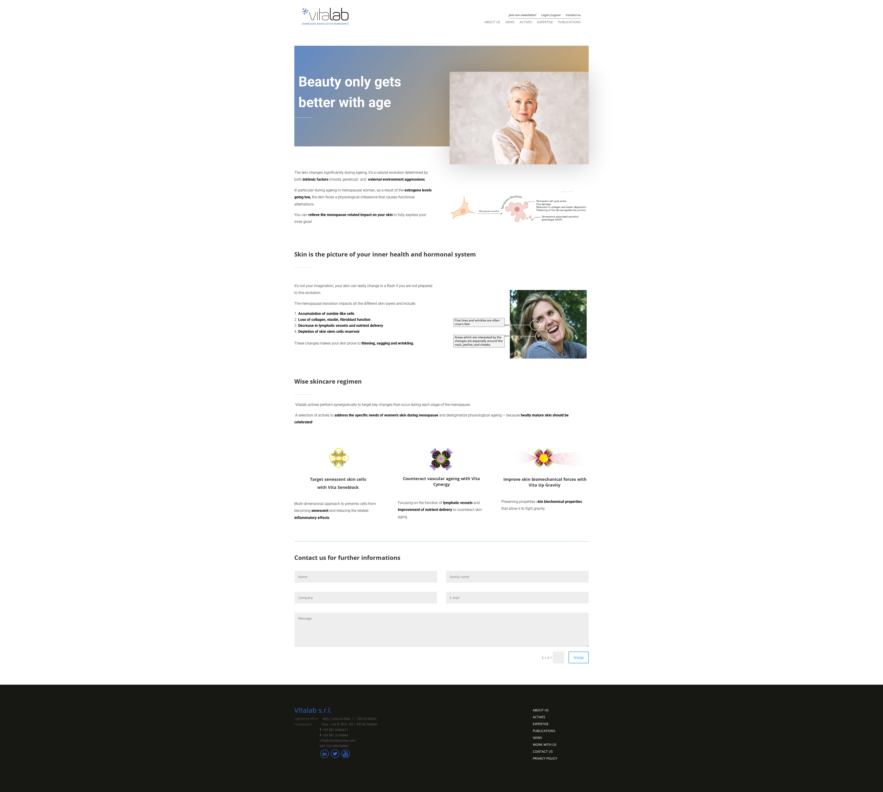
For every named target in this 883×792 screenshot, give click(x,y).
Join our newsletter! (522, 15)
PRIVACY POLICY (545, 758)
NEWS (537, 737)
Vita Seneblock (343, 487)
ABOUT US (541, 710)
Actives (526, 22)
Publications (569, 22)
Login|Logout (551, 15)
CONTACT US (543, 751)
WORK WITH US (544, 744)
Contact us (573, 15)
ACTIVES (539, 717)
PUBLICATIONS (544, 730)
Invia (578, 657)
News (510, 22)
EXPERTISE (541, 724)
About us (492, 22)
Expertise (545, 22)
